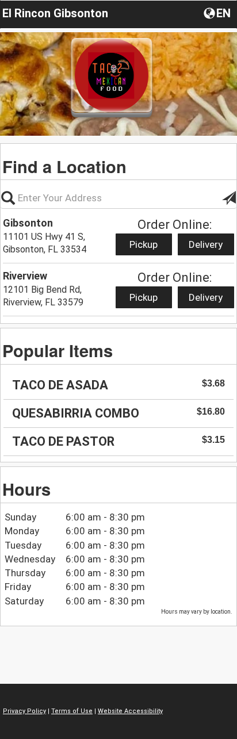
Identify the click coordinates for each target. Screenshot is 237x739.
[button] (218, 12)
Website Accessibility (130, 711)
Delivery (206, 244)
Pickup (143, 244)
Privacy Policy (24, 711)
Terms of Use (72, 711)
